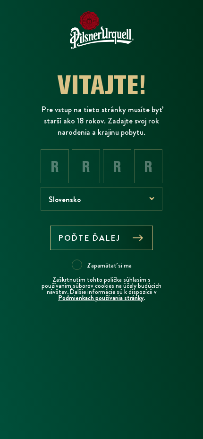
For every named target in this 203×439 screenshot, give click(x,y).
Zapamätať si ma (109, 265)
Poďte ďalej (89, 238)
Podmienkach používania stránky (101, 297)
